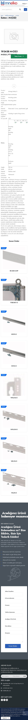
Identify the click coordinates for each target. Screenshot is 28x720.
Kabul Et (5, 718)
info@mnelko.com (7, 690)
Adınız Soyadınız (9, 591)
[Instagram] (4, 700)
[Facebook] (2, 700)
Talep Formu (18, 56)
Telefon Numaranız (10, 612)
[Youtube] (7, 700)
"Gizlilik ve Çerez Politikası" (7, 716)
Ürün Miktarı (8, 626)
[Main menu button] (25, 9)
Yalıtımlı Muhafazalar (9, 15)
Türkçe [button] (24, 3)
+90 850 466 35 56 (7, 688)
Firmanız (7, 605)
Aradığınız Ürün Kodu (10, 619)
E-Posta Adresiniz (9, 598)
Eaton (2, 15)
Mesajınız (7, 633)
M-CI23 (17, 15)
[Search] (20, 9)
